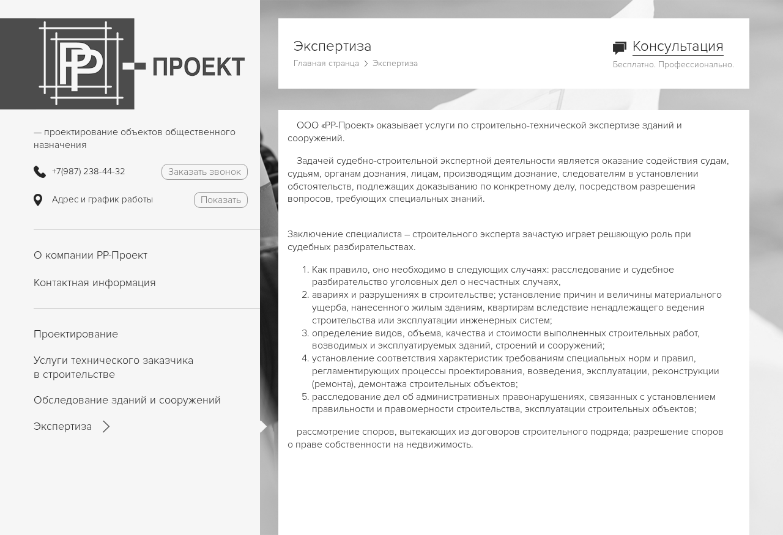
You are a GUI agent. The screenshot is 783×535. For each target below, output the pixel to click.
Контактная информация (95, 282)
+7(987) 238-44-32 (88, 171)
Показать (221, 200)
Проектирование (76, 334)
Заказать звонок (204, 172)
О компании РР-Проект (90, 255)
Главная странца (326, 63)
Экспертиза (63, 426)
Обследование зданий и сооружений (127, 400)
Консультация (678, 46)
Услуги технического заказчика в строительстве (113, 367)
